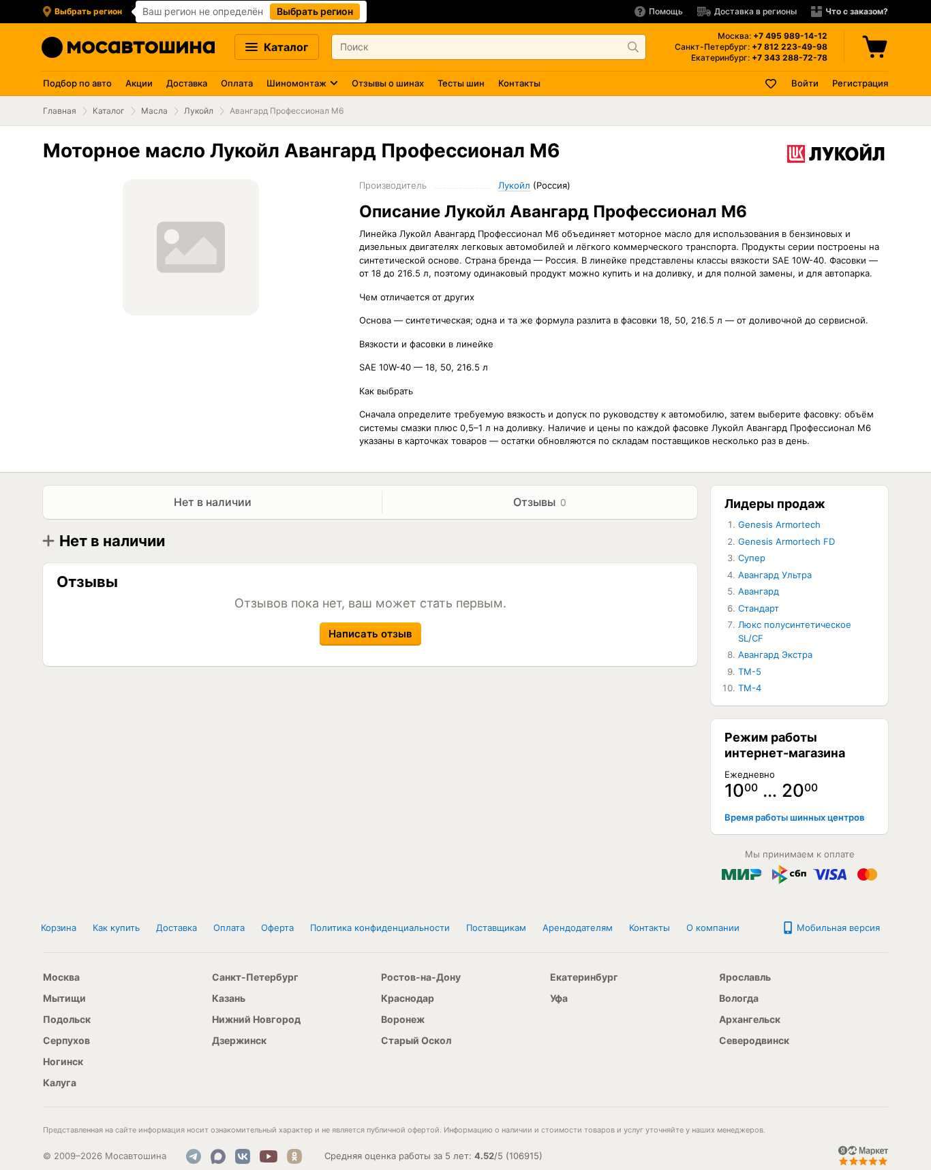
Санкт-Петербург (255, 977)
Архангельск (749, 1019)
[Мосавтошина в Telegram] (193, 1156)
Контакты (519, 83)
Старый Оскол (416, 1040)
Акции (139, 83)
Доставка (186, 83)
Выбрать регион (315, 11)
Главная (59, 111)
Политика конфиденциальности (380, 927)
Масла (154, 111)
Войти (805, 83)
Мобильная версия (837, 927)
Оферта (277, 927)
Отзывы (539, 502)
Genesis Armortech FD (786, 541)
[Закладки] (771, 83)
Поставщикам (496, 927)
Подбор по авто (77, 83)
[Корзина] (876, 47)
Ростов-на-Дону (421, 977)
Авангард (758, 591)
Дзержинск (239, 1040)
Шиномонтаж (296, 83)
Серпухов (66, 1040)
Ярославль (745, 977)
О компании (712, 927)
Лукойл (198, 111)
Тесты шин (461, 83)
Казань (228, 998)
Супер (751, 557)
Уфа (559, 998)
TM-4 (749, 687)
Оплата (237, 83)
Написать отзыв (370, 633)
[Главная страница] (128, 47)
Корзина (58, 927)
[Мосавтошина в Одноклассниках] (294, 1156)
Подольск (67, 1019)
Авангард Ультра (775, 574)
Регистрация (860, 83)
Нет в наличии (212, 502)
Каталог (284, 47)
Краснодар (407, 998)
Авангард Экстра (775, 654)
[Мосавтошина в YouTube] (268, 1156)
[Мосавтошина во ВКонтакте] (242, 1156)
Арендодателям (578, 927)
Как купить (116, 927)
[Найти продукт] (633, 47)
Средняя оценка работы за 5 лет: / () (433, 1155)
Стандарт (758, 608)
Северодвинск (754, 1040)
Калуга (59, 1082)
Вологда (739, 998)
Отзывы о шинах (388, 83)
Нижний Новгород (256, 1019)
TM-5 (749, 671)
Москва (61, 977)
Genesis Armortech (779, 524)
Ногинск (63, 1061)
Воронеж (403, 1019)
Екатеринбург (584, 977)
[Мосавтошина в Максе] (218, 1156)
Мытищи (64, 998)
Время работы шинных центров (794, 817)
